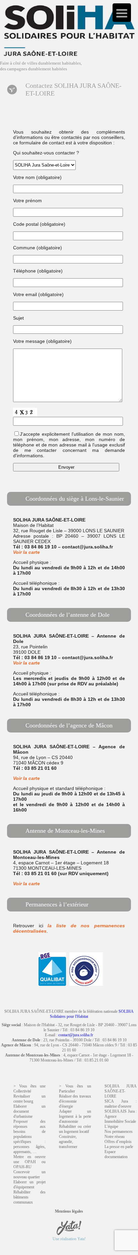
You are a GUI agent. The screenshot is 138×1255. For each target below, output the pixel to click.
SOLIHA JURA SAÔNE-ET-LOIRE (121, 1091)
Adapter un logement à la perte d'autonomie (75, 1116)
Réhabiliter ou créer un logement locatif (75, 1129)
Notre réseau (115, 1136)
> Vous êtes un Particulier (75, 1088)
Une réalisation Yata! (69, 1238)
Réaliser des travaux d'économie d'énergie (75, 1101)
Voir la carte (26, 552)
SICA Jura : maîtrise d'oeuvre (121, 1104)
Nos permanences (119, 1131)
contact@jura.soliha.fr (75, 1035)
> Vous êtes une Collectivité (29, 1088)
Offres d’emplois (118, 1141)
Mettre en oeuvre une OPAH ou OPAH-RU (29, 1161)
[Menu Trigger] (122, 12)
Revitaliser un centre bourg (29, 1099)
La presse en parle (119, 1146)
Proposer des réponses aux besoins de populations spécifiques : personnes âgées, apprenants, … (29, 1136)
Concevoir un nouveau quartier (29, 1174)
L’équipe (111, 1126)
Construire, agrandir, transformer (68, 1141)
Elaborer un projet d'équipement (29, 1184)
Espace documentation (116, 1154)
